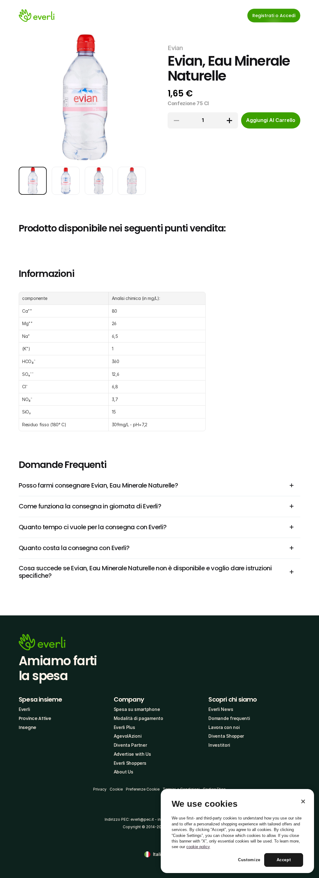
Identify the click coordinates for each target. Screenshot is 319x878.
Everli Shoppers (130, 763)
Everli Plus (124, 727)
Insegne (27, 727)
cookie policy (198, 846)
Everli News (220, 709)
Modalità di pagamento (138, 718)
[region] (237, 831)
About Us (123, 771)
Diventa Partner (130, 745)
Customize (249, 859)
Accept (284, 859)
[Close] (303, 801)
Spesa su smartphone (137, 709)
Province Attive (35, 718)
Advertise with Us (132, 754)
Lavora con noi (224, 727)
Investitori (219, 745)
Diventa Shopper (226, 736)
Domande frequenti (229, 718)
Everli (24, 709)
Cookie (116, 789)
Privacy (100, 789)
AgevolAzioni (128, 736)
